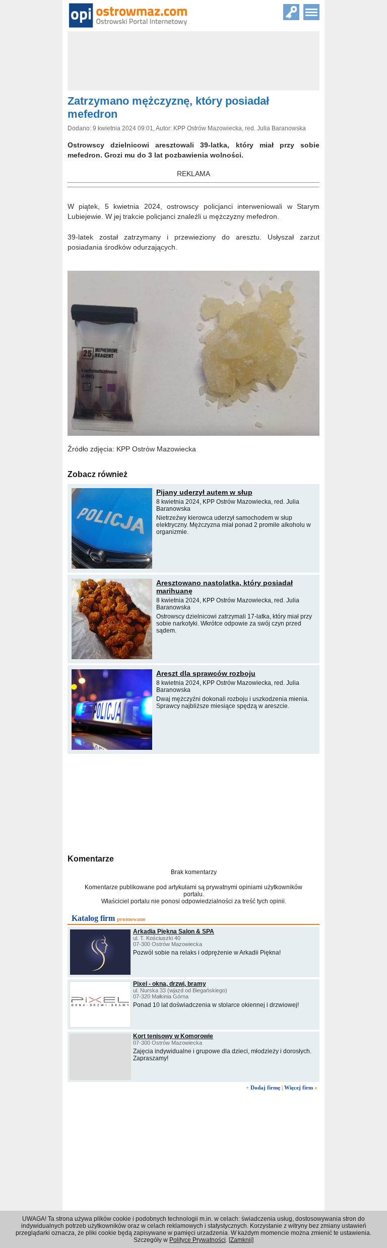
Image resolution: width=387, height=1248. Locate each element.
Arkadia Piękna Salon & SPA (173, 931)
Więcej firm (298, 1087)
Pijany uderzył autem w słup (204, 492)
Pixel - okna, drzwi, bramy (169, 983)
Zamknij (241, 1239)
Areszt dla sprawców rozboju (205, 673)
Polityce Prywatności (197, 1239)
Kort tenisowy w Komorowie (173, 1036)
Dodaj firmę (265, 1087)
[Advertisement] (193, 802)
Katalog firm (93, 918)
